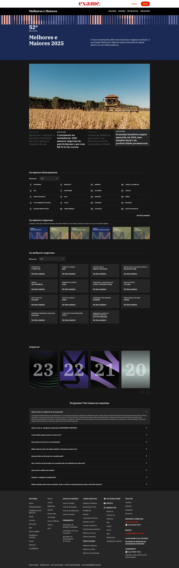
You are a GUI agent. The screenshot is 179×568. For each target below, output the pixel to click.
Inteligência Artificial (33, 536)
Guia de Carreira (69, 514)
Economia (32, 524)
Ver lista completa (143, 215)
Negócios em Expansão (91, 553)
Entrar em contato (131, 522)
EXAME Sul (87, 511)
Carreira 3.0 (111, 515)
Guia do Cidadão (68, 503)
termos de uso (44, 565)
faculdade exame (113, 499)
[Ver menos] (146, 412)
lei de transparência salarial (91, 565)
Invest (31, 541)
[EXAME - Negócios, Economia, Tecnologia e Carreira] (89, 3)
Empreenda (111, 537)
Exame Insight (34, 531)
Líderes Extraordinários (91, 529)
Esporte (50, 510)
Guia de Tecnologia (69, 507)
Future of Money (53, 521)
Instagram (129, 510)
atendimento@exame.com (134, 533)
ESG (30, 528)
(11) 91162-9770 (134, 525)
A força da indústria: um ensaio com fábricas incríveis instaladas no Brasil (99, 140)
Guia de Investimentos (71, 511)
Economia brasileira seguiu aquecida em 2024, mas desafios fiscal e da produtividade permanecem (132, 139)
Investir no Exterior (90, 525)
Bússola (86, 514)
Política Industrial (89, 537)
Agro (108, 534)
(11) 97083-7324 (134, 552)
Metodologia (132, 11)
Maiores (121, 11)
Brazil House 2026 (89, 507)
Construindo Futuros (90, 518)
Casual (50, 502)
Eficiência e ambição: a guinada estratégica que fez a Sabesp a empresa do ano (42, 140)
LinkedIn (128, 506)
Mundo (50, 499)
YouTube (128, 502)
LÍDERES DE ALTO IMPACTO (35, 512)
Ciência (50, 525)
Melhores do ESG (89, 549)
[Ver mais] (146, 428)
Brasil (31, 517)
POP (49, 528)
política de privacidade (72, 565)
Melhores (112, 11)
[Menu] (30, 3)
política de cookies (57, 565)
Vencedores (145, 11)
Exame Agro (52, 514)
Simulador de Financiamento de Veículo (68, 539)
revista (110, 503)
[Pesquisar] (35, 3)
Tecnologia (51, 517)
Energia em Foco (89, 522)
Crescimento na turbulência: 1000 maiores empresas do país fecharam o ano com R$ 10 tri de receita (71, 141)
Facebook (128, 514)
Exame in (110, 511)
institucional (34, 565)
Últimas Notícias (35, 507)
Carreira (32, 520)
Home (31, 503)
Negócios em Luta (89, 533)
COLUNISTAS (33, 548)
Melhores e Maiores (43, 11)
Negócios (32, 545)
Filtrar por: (33, 179)
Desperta (110, 519)
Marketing (51, 506)
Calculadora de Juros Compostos (70, 532)
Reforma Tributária (90, 503)
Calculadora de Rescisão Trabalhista (70, 526)
